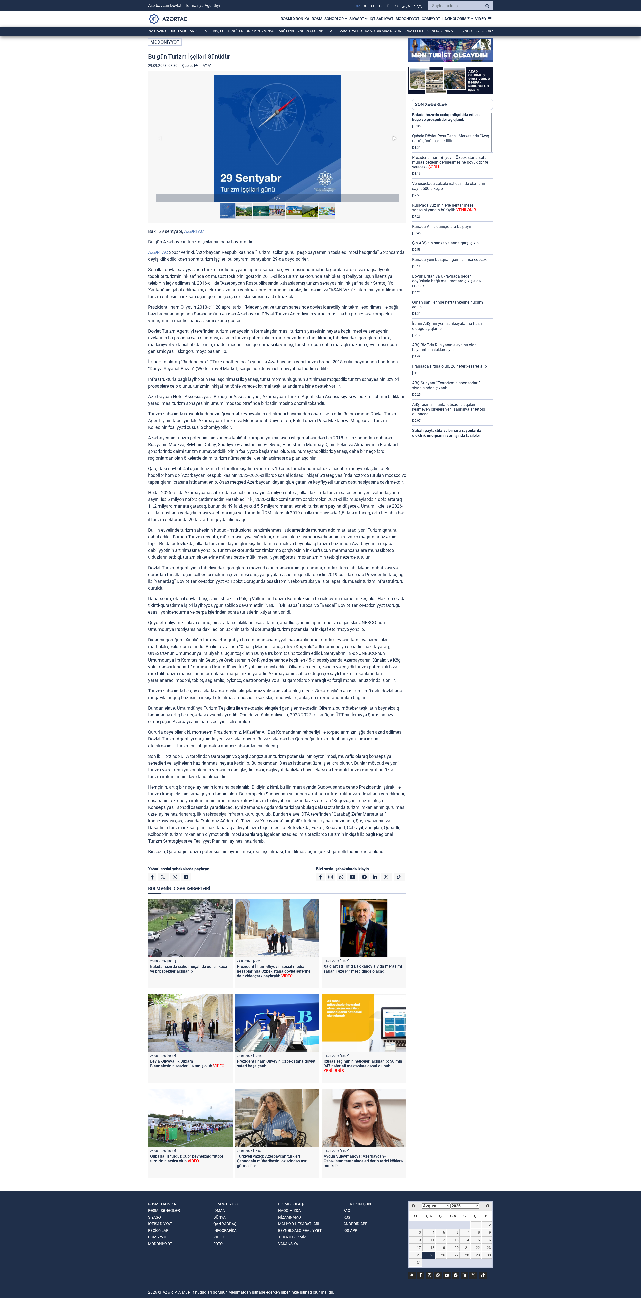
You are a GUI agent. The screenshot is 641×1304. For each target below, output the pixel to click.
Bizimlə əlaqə (291, 1204)
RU (365, 5)
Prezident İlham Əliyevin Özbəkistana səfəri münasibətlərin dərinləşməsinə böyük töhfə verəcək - (450, 162)
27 (457, 1255)
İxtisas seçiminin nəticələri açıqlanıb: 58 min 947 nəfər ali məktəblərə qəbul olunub (363, 1066)
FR (388, 5)
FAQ (346, 1210)
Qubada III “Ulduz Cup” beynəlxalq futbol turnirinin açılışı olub (186, 1158)
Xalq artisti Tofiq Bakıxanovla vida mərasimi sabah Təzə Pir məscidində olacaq (363, 968)
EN (373, 5)
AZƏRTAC (194, 231)
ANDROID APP (355, 1224)
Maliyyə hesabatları (298, 1224)
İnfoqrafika (225, 1230)
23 (489, 1248)
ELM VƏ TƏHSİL (227, 1204)
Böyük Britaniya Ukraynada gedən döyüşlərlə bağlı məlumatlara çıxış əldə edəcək (446, 281)
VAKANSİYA (288, 1244)
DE (381, 5)
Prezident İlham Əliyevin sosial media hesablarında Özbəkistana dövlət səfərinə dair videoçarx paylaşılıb (273, 971)
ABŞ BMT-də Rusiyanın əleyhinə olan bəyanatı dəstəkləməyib (444, 347)
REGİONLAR (158, 1230)
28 (467, 1255)
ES (396, 5)
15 (478, 1240)
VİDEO (480, 19)
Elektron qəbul (359, 1204)
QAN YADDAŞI (225, 1224)
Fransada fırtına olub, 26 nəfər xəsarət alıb (449, 366)
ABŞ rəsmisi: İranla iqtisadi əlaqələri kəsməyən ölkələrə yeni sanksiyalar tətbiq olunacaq (448, 409)
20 (457, 1248)
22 (478, 1248)
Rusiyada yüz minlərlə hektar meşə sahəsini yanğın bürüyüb (444, 207)
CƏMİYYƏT (431, 19)
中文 (418, 5)
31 (419, 1263)
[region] (452, 275)
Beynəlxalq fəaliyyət (300, 1230)
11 (432, 1240)
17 (419, 1248)
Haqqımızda (289, 1210)
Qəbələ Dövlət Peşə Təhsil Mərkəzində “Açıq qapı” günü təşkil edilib (450, 138)
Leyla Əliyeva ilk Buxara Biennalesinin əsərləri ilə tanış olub (187, 1063)
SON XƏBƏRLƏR (431, 104)
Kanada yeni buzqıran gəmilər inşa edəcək (449, 259)
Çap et (188, 65)
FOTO (218, 1244)
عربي (405, 5)
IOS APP (350, 1230)
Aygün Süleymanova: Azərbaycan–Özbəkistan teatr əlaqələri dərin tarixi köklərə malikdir (363, 1161)
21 (467, 1248)
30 (489, 1255)
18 (432, 1248)
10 (419, 1240)
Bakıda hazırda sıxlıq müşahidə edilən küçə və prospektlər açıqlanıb (188, 969)
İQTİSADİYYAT (381, 19)
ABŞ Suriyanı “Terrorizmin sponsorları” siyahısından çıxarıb (215, 31)
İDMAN (219, 1210)
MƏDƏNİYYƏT (407, 19)
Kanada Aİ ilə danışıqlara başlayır (441, 226)
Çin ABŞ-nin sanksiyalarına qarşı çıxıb (445, 243)
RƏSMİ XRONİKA (295, 19)
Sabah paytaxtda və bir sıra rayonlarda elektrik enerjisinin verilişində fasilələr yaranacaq (373, 31)
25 (432, 1255)
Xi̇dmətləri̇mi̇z (292, 1237)
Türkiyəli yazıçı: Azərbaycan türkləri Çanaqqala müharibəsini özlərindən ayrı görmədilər (272, 1161)
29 (478, 1255)
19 (443, 1248)
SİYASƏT (357, 19)
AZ (358, 5)
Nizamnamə (289, 1217)
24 (419, 1255)
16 (489, 1240)
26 (443, 1255)
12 (443, 1240)
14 (467, 1240)
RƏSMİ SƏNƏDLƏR (328, 19)
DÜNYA (219, 1217)
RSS (346, 1217)
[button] (277, 138)
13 (457, 1240)
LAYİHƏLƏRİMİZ (456, 19)
